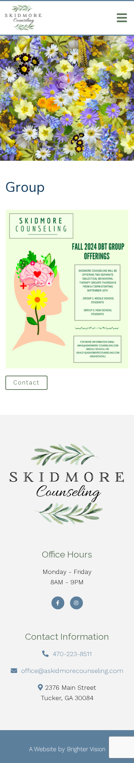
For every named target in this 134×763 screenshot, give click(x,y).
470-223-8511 (72, 654)
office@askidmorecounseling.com (72, 670)
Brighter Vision (86, 749)
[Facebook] (57, 602)
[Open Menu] (122, 18)
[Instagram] (76, 602)
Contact (26, 382)
